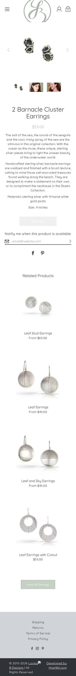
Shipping (38, 622)
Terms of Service (38, 633)
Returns (38, 628)
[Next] (67, 50)
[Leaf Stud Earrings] (38, 305)
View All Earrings (38, 584)
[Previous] (8, 50)
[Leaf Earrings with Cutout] (38, 526)
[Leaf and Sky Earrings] (38, 453)
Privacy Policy (38, 639)
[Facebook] (33, 253)
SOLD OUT (38, 221)
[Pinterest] (43, 253)
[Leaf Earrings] (38, 379)
